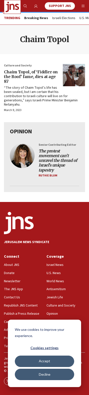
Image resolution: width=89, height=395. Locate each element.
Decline (44, 374)
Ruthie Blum (48, 175)
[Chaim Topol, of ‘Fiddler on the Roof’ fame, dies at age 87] (74, 75)
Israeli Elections (63, 18)
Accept (44, 361)
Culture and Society (18, 65)
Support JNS (60, 5)
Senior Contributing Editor (57, 145)
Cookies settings (44, 348)
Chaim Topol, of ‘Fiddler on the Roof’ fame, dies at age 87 (31, 76)
